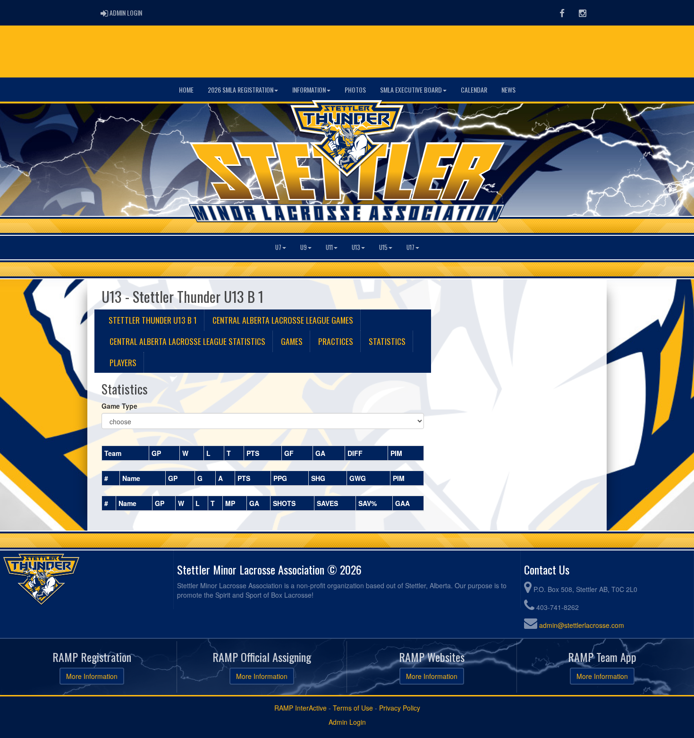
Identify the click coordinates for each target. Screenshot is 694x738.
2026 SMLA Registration (240, 89)
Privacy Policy (399, 707)
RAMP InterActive (300, 707)
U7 (278, 247)
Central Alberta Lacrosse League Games (282, 320)
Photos (355, 89)
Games (292, 341)
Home (186, 89)
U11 (329, 247)
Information (309, 89)
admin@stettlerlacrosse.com (581, 625)
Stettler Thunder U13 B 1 (153, 320)
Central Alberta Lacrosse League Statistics (187, 341)
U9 (303, 247)
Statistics (387, 341)
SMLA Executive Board (411, 89)
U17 (410, 247)
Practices (335, 341)
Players (123, 362)
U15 (383, 247)
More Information (92, 676)
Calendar (474, 89)
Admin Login (347, 722)
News (508, 89)
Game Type (119, 406)
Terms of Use (353, 707)
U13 (356, 247)
